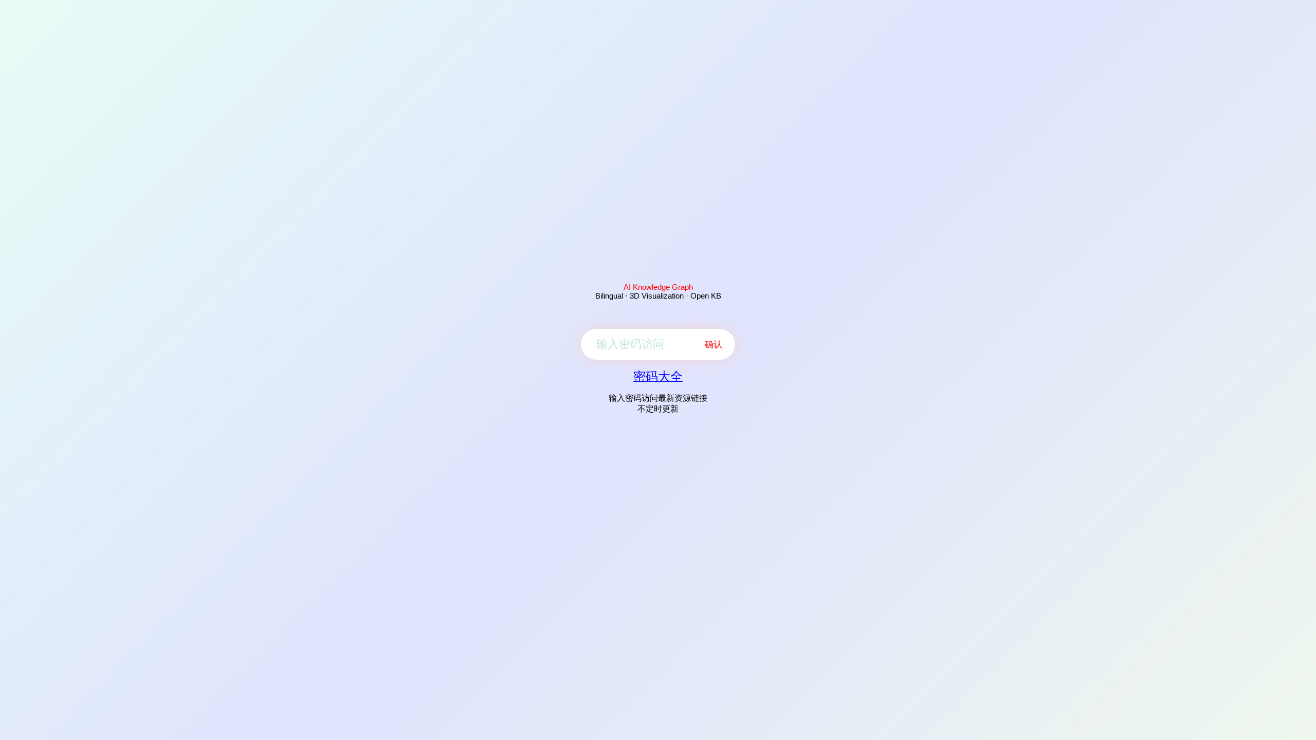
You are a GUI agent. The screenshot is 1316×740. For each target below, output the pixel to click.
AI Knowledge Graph (658, 287)
